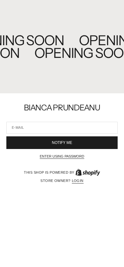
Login (78, 181)
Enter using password (62, 156)
